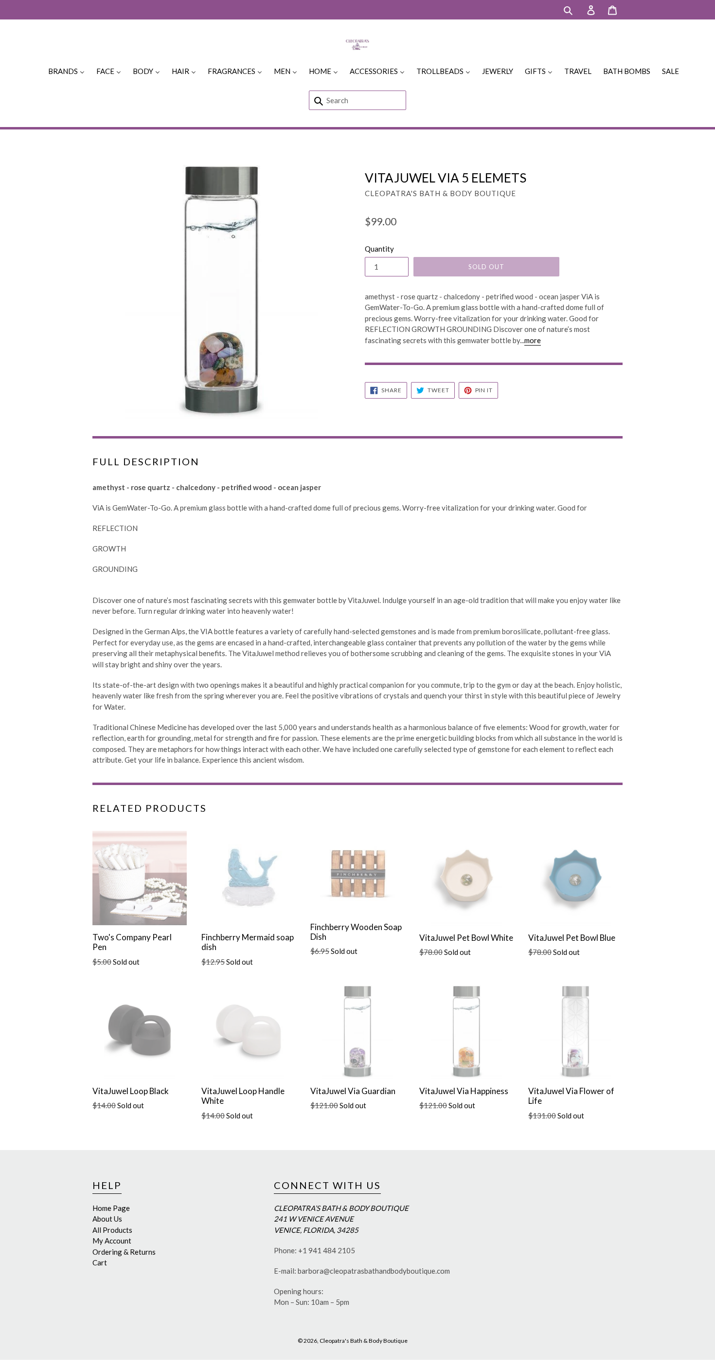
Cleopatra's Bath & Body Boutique (364, 1340)
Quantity (379, 248)
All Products (112, 1230)
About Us (107, 1218)
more (532, 340)
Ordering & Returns (124, 1251)
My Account (111, 1240)
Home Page (111, 1208)
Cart (99, 1262)
